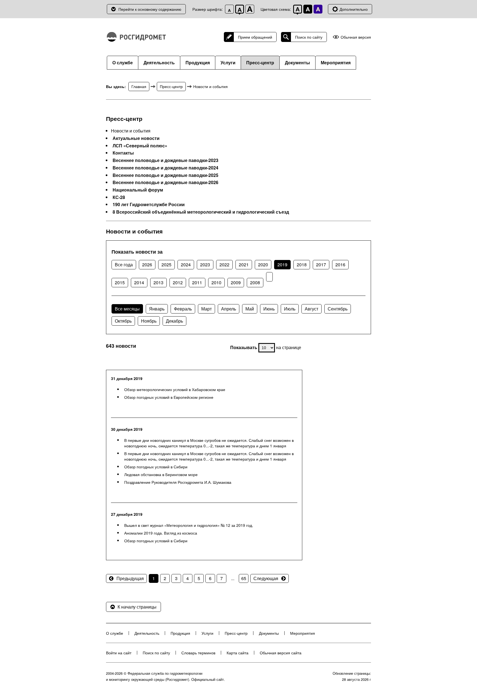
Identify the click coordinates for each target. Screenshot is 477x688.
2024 (186, 264)
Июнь (269, 309)
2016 (340, 264)
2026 (147, 264)
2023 (205, 264)
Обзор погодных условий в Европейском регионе (168, 397)
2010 (216, 282)
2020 (263, 264)
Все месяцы (127, 309)
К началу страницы (137, 607)
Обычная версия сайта (280, 652)
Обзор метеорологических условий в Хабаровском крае (174, 389)
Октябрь (123, 321)
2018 (302, 264)
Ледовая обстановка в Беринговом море (161, 474)
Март (206, 309)
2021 (244, 264)
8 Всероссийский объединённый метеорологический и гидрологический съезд (201, 212)
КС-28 (119, 197)
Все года (124, 264)
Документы (297, 62)
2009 (236, 282)
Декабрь (174, 321)
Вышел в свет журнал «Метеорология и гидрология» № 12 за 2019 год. (188, 525)
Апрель (228, 309)
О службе (122, 62)
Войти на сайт (118, 652)
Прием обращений (255, 37)
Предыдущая (130, 578)
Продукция (198, 62)
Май (249, 309)
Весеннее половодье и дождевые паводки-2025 (165, 175)
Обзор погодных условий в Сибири (155, 466)
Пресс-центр (260, 62)
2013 (158, 282)
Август (311, 309)
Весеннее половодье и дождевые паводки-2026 (165, 182)
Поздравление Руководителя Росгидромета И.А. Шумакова (177, 482)
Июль (289, 309)
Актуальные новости (136, 138)
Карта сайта (237, 652)
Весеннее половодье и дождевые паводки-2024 (165, 168)
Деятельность (159, 62)
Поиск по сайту (308, 37)
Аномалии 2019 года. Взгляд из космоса (160, 533)
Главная (138, 86)
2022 (224, 264)
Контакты (123, 153)
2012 (178, 282)
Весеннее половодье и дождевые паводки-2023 (165, 160)
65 (243, 578)
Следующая (265, 578)
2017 (321, 264)
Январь (157, 309)
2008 (255, 282)
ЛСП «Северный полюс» (140, 146)
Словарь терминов (198, 652)
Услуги (228, 62)
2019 (282, 264)
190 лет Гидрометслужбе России (149, 204)
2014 (139, 282)
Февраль (183, 309)
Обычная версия (356, 37)
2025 (166, 264)
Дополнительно (354, 9)
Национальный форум (138, 190)
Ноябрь (149, 321)
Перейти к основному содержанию (149, 9)
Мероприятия (336, 62)
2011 (197, 282)
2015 (120, 282)
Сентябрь (338, 309)
